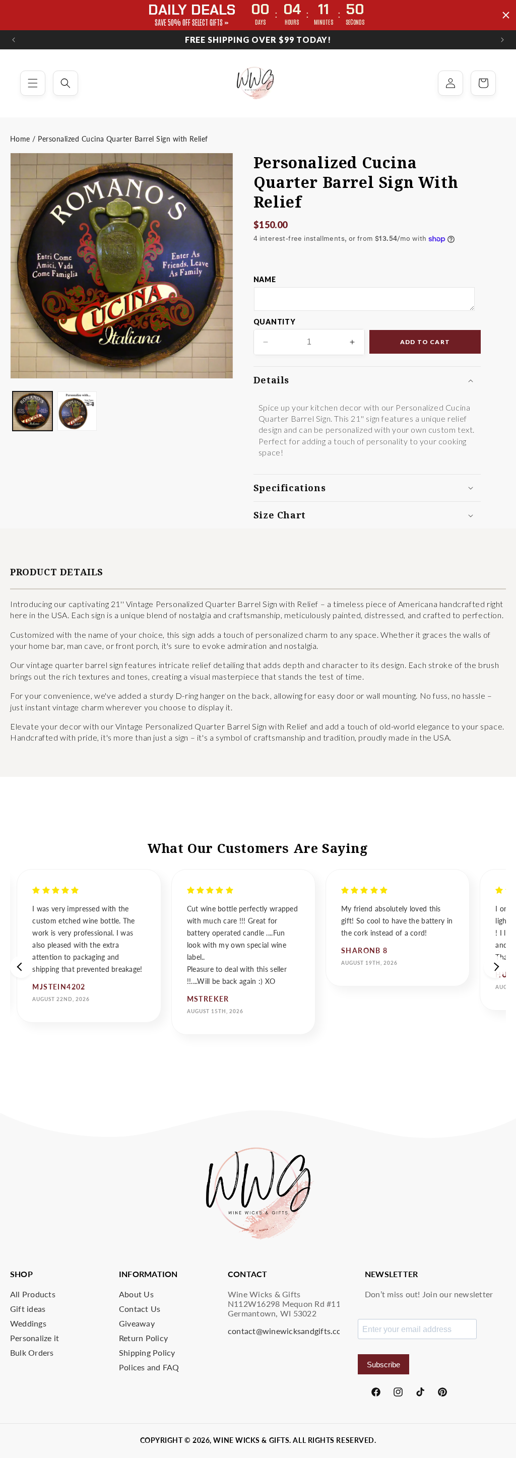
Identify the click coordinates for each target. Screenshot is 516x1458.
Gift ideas (27, 1308)
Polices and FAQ (149, 1367)
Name (264, 279)
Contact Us (139, 1308)
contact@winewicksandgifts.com (288, 1331)
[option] (89, 946)
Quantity (274, 321)
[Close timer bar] (506, 15)
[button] (32, 83)
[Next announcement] (502, 39)
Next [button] (495, 967)
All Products (32, 1294)
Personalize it (34, 1338)
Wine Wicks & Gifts (251, 1440)
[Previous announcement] (14, 39)
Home (20, 139)
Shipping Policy (147, 1352)
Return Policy (143, 1338)
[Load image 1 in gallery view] (32, 411)
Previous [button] (21, 967)
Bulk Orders (32, 1352)
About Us (136, 1294)
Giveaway (137, 1323)
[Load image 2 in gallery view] (77, 411)
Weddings (28, 1323)
